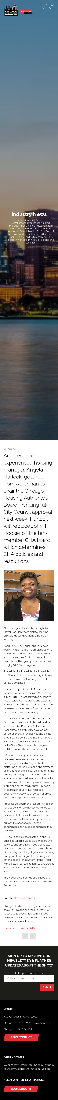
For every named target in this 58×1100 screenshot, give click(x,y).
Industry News (34, 220)
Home (19, 220)
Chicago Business (24, 897)
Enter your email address (29, 973)
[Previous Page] (25, 936)
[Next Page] (33, 936)
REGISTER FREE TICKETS (19, 927)
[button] (44, 6)
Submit (47, 987)
